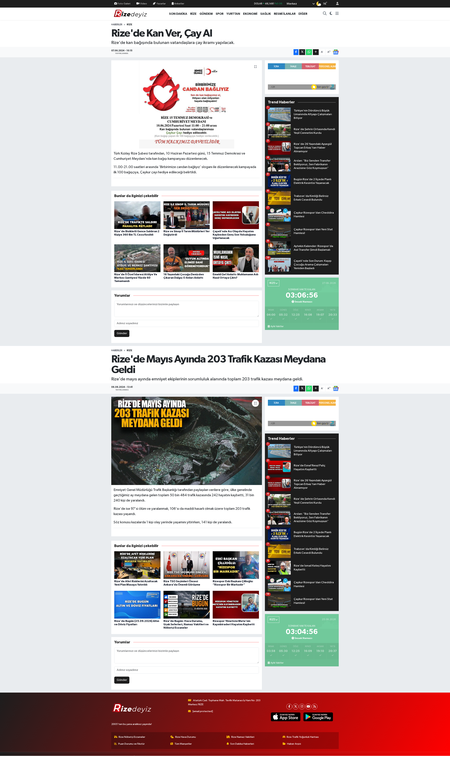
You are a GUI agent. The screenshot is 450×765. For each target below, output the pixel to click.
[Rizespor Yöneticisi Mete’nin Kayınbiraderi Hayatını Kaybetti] (236, 604)
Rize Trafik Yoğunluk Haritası (303, 737)
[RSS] (314, 706)
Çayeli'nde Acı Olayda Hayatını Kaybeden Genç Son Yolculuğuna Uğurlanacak (234, 234)
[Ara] (325, 14)
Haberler (116, 24)
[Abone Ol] (336, 52)
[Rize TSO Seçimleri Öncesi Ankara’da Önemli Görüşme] (186, 564)
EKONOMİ (250, 13)
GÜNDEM (206, 13)
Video (143, 3)
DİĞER (302, 13)
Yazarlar (161, 3)
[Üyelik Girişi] (336, 4)
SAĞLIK (265, 13)
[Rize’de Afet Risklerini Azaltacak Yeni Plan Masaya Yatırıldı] (137, 564)
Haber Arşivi (294, 743)
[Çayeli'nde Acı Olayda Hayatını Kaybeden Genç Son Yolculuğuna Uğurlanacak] (236, 215)
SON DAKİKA (178, 13)
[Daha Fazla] (316, 52)
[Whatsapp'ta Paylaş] (309, 52)
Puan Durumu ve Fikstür (131, 743)
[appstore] (285, 716)
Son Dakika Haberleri (242, 743)
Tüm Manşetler (183, 743)
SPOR (219, 13)
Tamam (335, 760)
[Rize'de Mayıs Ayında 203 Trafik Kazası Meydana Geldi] (186, 441)
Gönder (122, 333)
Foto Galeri (124, 3)
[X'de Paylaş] (302, 52)
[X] (295, 706)
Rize (129, 24)
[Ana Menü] (337, 14)
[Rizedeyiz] (131, 14)
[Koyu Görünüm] (331, 14)
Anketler (179, 3)
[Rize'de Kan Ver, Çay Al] (186, 104)
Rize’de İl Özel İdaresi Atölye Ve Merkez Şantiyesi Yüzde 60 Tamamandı (135, 277)
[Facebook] (289, 706)
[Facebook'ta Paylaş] (296, 52)
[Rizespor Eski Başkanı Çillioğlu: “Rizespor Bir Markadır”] (236, 564)
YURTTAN (233, 13)
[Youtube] (308, 706)
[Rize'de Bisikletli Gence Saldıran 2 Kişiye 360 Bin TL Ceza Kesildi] (137, 215)
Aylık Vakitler (277, 326)
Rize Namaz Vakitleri (242, 737)
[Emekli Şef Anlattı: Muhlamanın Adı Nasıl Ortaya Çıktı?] (236, 258)
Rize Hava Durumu (185, 737)
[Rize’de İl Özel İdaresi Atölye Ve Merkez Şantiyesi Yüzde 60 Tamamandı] (137, 258)
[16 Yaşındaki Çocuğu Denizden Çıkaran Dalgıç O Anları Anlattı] (186, 258)
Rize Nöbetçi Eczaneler (132, 737)
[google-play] (318, 716)
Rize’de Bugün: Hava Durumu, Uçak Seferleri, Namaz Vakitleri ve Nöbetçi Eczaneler (186, 624)
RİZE (193, 13)
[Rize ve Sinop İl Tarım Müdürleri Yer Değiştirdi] (186, 215)
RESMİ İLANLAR (284, 13)
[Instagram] (302, 706)
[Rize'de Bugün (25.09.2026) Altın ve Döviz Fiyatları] (137, 604)
